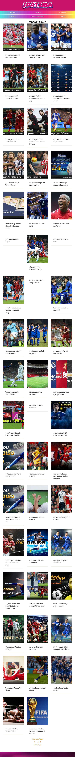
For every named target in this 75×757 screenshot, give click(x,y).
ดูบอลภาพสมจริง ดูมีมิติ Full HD (61, 518)
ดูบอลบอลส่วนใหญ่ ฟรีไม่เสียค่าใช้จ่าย (12, 184)
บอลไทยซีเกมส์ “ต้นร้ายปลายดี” (61, 689)
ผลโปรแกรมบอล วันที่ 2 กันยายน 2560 (13, 475)
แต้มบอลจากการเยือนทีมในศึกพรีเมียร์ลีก (13, 352)
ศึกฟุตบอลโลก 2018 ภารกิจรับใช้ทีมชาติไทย (36, 605)
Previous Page (37, 739)
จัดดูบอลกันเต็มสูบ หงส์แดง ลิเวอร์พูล (37, 184)
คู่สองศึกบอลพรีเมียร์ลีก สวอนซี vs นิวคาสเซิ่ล (13, 434)
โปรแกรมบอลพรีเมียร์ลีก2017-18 (36, 561)
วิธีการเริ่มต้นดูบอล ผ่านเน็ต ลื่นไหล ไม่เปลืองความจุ (13, 226)
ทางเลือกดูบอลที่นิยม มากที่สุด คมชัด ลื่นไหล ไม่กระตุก (36, 141)
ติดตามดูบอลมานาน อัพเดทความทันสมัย (60, 56)
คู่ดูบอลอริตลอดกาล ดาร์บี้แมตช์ (37, 689)
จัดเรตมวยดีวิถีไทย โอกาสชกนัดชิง (11, 730)
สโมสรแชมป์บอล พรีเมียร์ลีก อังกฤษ (35, 268)
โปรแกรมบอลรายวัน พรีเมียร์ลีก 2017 (11, 393)
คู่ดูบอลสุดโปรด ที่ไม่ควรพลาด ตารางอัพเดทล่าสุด (13, 562)
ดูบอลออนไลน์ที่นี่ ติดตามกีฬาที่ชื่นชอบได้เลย (37, 98)
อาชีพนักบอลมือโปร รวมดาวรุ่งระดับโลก (37, 281)
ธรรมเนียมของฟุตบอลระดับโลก (36, 518)
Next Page (37, 745)
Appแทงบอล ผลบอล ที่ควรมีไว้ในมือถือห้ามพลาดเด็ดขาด (12, 606)
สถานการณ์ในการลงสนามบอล (36, 648)
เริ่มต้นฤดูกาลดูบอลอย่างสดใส (35, 393)
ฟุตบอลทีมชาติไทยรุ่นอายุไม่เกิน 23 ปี (60, 605)
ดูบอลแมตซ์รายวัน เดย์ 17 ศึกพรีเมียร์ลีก (36, 56)
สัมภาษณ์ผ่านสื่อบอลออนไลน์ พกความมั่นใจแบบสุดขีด (60, 476)
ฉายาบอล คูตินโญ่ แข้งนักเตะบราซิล (60, 352)
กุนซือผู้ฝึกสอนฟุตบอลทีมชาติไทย (60, 561)
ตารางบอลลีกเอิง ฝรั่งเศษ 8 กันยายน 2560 (60, 434)
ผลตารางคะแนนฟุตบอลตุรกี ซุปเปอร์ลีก (61, 393)
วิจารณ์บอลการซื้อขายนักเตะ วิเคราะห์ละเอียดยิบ (12, 519)
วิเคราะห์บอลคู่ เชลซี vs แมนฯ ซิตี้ (60, 309)
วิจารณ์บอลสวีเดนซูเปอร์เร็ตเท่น (13, 689)
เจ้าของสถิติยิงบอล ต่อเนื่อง (60, 240)
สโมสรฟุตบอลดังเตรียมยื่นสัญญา (13, 648)
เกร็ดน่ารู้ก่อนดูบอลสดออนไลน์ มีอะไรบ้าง (12, 140)
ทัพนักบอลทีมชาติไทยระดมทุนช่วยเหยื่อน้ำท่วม (61, 648)
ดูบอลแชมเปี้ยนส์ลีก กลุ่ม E (12, 240)
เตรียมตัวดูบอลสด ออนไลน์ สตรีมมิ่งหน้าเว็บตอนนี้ (61, 98)
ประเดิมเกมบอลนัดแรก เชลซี (36, 224)
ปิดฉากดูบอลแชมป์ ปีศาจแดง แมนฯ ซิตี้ (11, 97)
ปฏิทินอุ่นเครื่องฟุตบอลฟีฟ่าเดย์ (36, 475)
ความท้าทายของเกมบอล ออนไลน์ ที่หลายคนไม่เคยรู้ (13, 310)
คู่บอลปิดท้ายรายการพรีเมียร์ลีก (36, 406)
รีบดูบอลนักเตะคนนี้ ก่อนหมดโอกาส (61, 224)
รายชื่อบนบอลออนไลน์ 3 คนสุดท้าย (37, 352)
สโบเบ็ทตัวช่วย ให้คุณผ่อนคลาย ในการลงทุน (60, 184)
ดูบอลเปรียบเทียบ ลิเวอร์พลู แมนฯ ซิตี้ (61, 140)
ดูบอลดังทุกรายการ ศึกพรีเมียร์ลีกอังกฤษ (12, 56)
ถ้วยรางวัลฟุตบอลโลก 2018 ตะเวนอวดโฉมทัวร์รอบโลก (37, 731)
